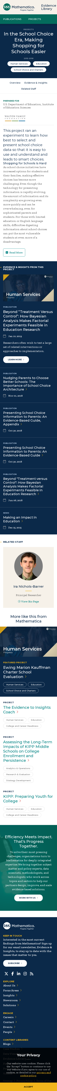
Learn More (15, 359)
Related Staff (28, 88)
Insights (8, 995)
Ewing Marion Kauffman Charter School (26, 672)
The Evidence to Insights (27, 709)
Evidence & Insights (35, 82)
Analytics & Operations (18, 768)
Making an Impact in (20, 519)
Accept (28, 1086)
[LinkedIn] (18, 973)
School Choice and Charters (28, 69)
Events (7, 1027)
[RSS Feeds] (31, 973)
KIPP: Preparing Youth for (28, 798)
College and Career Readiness (22, 726)
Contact (8, 1022)
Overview (15, 82)
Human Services (19, 63)
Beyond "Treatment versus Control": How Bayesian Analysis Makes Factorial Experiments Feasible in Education (25, 486)
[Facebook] (12, 973)
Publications (12, 19)
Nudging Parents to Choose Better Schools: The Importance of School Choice (27, 383)
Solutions (9, 1005)
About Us (9, 985)
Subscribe (14, 963)
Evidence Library (48, 7)
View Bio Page (30, 601)
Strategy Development (18, 780)
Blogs (6, 1044)
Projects (34, 19)
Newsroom (10, 1000)
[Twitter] (6, 973)
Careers (8, 1017)
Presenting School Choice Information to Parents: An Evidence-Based (25, 451)
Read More (16, 252)
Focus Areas (11, 990)
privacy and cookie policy (35, 1074)
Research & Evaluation (18, 774)
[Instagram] (25, 973)
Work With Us (27, 898)
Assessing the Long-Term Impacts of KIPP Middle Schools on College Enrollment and (27, 751)
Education (41, 63)
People (7, 1032)
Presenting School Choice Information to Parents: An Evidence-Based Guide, (25, 418)
